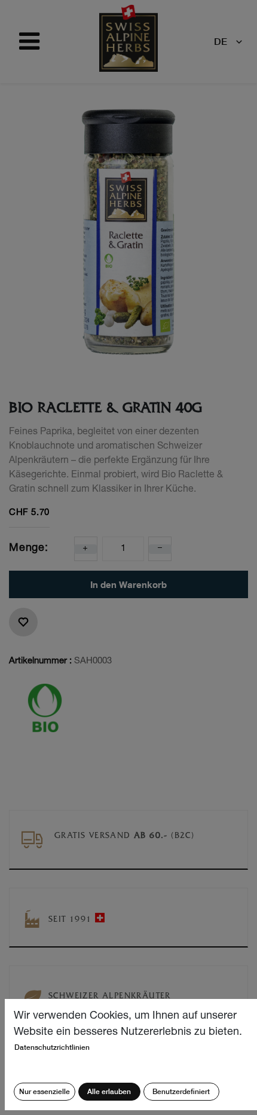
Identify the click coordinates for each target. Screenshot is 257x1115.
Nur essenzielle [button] (44, 1091)
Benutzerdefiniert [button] (181, 1091)
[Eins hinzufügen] (85, 549)
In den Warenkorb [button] (128, 584)
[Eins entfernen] (160, 549)
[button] (23, 622)
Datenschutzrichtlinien (52, 1047)
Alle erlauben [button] (109, 1091)
